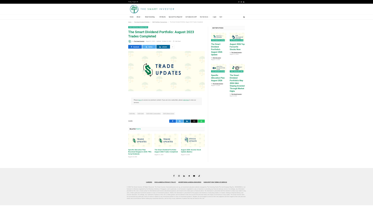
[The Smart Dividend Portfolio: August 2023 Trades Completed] (166, 90)
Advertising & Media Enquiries (189, 182)
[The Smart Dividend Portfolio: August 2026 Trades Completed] (166, 140)
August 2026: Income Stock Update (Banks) (191, 151)
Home (131, 17)
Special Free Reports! (175, 17)
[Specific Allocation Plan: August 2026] (218, 68)
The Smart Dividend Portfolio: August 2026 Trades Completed (166, 151)
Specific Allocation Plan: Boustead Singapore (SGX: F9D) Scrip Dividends (139, 152)
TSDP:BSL (132, 113)
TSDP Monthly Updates (219, 40)
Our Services (204, 17)
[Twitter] (121, 106)
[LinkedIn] (121, 111)
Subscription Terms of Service (215, 182)
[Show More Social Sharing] (172, 47)
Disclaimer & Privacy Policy (165, 182)
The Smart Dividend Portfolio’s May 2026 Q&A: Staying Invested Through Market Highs (237, 83)
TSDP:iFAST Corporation (153, 113)
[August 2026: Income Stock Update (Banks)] (193, 140)
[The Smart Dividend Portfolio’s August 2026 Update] (218, 37)
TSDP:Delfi (140, 113)
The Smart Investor (139, 41)
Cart (220, 17)
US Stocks (162, 17)
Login (214, 17)
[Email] (121, 116)
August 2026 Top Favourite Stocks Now (237, 47)
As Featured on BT (191, 17)
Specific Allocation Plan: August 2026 (218, 78)
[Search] (244, 17)
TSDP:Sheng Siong (168, 113)
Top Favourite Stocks (237, 40)
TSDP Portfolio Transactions (138, 27)
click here (186, 100)
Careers (149, 182)
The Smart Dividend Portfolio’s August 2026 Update (216, 49)
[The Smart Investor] (160, 9)
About (138, 17)
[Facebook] (121, 101)
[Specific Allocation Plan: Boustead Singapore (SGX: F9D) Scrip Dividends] (140, 140)
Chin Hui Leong (217, 58)
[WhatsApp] (121, 121)
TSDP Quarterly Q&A (237, 71)
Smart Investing (150, 17)
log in (140, 100)
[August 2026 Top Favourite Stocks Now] (237, 37)
